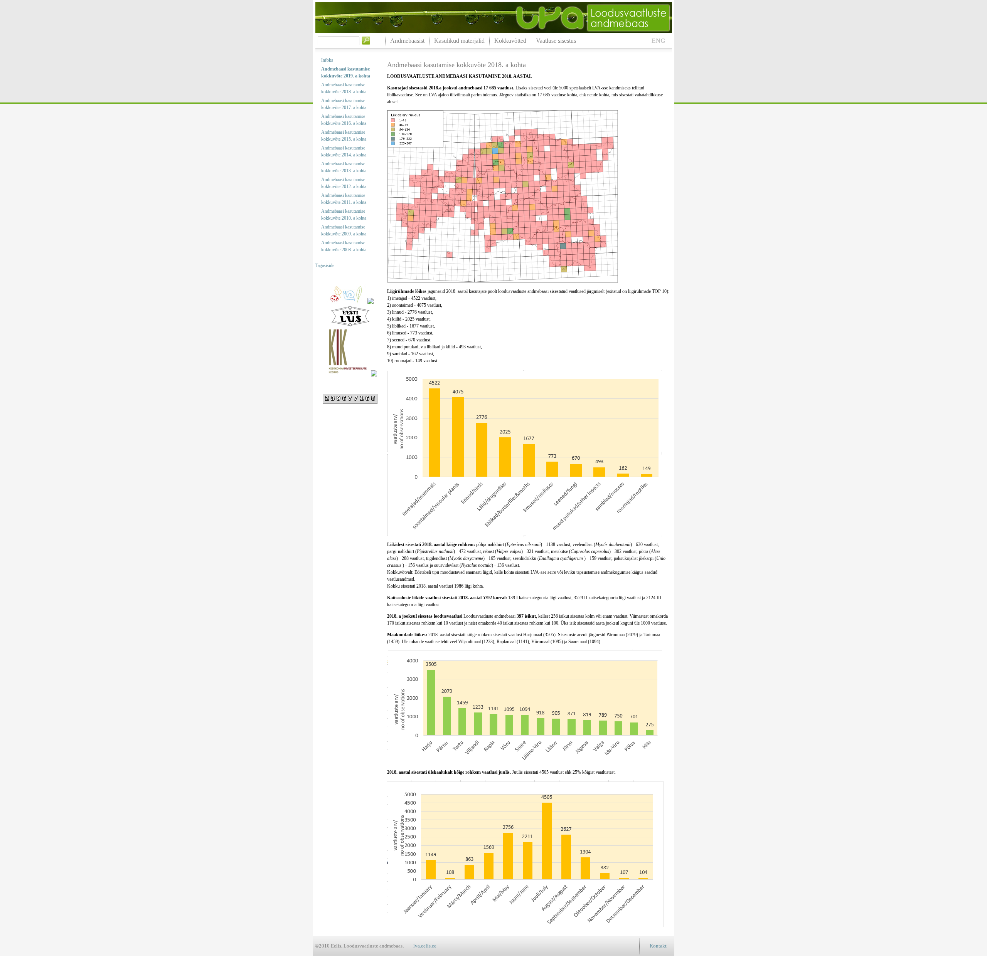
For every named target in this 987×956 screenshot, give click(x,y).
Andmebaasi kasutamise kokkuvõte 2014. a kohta (343, 151)
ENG (658, 40)
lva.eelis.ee (424, 946)
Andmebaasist (407, 40)
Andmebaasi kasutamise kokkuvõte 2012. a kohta (343, 183)
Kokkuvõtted (510, 40)
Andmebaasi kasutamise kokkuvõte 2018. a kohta (343, 88)
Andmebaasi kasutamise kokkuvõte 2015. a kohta (343, 135)
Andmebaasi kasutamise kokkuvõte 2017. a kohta (343, 104)
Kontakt (658, 946)
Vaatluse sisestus (556, 40)
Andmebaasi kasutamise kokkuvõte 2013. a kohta (343, 167)
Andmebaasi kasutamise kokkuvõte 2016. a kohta (343, 120)
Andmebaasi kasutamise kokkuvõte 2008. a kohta (343, 246)
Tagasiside (324, 265)
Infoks (327, 60)
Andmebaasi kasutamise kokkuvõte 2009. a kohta (343, 230)
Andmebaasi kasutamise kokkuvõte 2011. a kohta (343, 199)
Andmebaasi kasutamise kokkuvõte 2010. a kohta (343, 214)
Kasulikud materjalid (459, 40)
